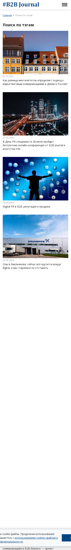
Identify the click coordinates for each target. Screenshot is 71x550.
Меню (64, 4)
